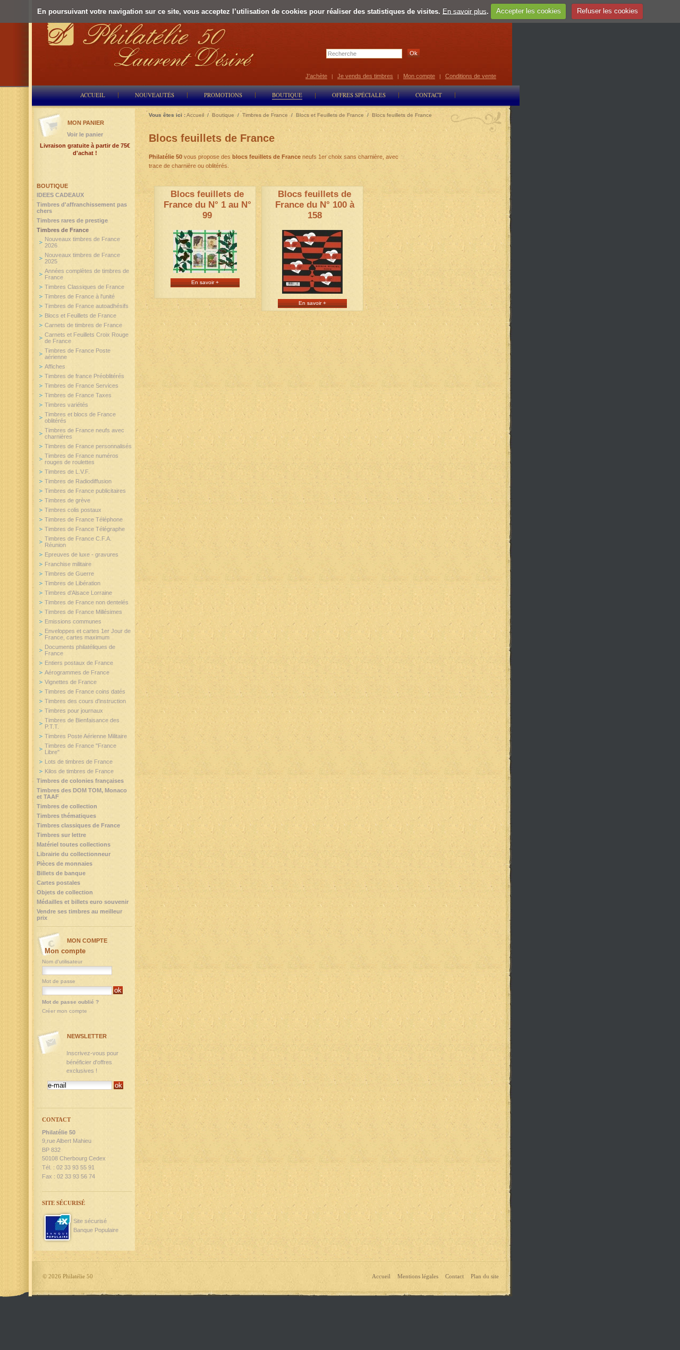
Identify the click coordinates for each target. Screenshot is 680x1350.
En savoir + (205, 282)
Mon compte (419, 76)
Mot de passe (58, 981)
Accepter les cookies (528, 11)
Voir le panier (85, 134)
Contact (454, 1276)
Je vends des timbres (365, 76)
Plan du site (485, 1276)
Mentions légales (417, 1276)
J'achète (316, 76)
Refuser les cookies (607, 11)
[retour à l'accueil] (151, 44)
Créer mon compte (64, 1011)
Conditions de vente (470, 76)
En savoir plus (465, 11)
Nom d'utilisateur (62, 961)
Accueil (381, 1276)
